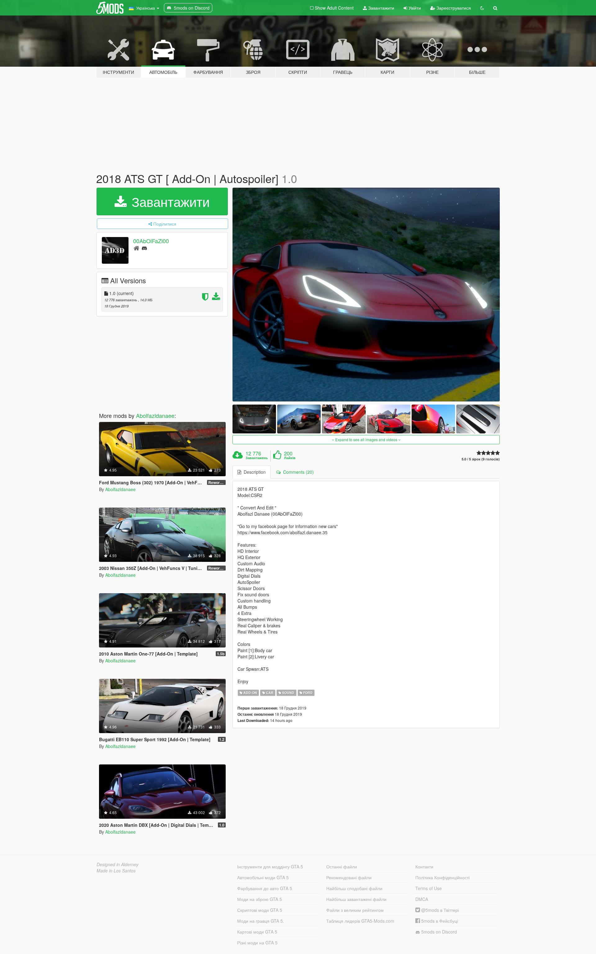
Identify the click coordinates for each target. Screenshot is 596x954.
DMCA (421, 899)
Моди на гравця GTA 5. (260, 921)
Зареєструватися (453, 8)
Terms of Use (428, 888)
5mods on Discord (438, 932)
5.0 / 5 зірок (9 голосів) (481, 459)
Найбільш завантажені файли (356, 899)
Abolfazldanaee (155, 415)
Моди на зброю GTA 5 (259, 899)
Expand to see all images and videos (366, 439)
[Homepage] (136, 247)
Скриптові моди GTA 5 (259, 910)
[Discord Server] (144, 247)
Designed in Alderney (117, 864)
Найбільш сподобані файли (354, 888)
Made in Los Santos (116, 870)
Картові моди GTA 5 (257, 932)
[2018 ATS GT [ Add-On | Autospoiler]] (366, 294)
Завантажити (380, 8)
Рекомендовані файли (349, 877)
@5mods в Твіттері (439, 910)
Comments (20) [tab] (297, 472)
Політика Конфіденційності (442, 877)
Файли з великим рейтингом (355, 910)
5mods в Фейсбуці (439, 921)
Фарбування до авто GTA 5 (264, 888)
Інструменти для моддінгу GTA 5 (270, 866)
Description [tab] (253, 472)
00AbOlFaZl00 (151, 241)
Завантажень (257, 458)
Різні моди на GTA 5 (257, 942)
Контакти (424, 866)
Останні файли (341, 866)
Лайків (290, 458)
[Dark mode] (482, 8)
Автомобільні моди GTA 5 (263, 877)
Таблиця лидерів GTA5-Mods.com (360, 921)
